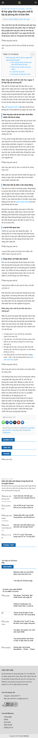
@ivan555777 (15, 696)
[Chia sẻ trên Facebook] (7, 422)
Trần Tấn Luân (25, 19)
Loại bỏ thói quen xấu (18, 71)
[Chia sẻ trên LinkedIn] (22, 422)
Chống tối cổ (8, 728)
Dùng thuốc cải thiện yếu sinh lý (21, 74)
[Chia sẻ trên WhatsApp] (3, 422)
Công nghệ (8, 717)
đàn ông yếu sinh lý (12, 107)
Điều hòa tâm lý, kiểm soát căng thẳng (21, 68)
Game (6, 719)
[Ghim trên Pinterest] (18, 422)
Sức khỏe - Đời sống (25, 9)
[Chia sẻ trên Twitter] (11, 422)
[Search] (35, 3)
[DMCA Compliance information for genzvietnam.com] (10, 704)
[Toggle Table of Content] (31, 54)
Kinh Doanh (8, 725)
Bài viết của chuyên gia (10, 9)
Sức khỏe (7, 722)
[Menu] (3, 2)
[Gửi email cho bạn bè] (14, 422)
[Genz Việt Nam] (19, 2)
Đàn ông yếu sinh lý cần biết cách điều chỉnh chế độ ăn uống (22, 63)
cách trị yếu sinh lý (22, 202)
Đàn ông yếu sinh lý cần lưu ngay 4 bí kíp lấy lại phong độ (19, 59)
